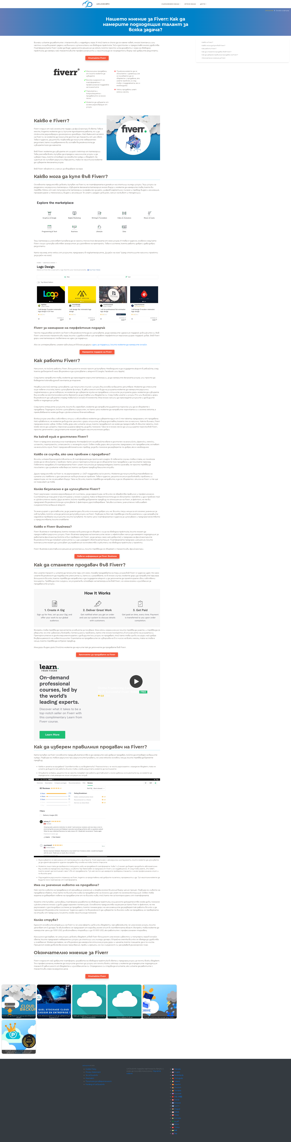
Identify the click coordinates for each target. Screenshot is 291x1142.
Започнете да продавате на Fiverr (97, 655)
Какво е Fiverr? (207, 42)
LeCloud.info (103, 4)
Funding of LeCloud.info (95, 1084)
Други (202, 4)
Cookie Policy (91, 1069)
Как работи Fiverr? (209, 48)
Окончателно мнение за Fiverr (214, 58)
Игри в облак (190, 4)
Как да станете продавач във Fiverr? (216, 52)
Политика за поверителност (99, 1081)
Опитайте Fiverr (97, 58)
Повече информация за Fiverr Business (97, 556)
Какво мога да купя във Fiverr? (213, 45)
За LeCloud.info (92, 1075)
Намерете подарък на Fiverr (97, 352)
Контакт (90, 1078)
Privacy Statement (93, 1072)
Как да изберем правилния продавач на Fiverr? (220, 55)
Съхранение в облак (170, 4)
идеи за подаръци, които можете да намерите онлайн (119, 345)
